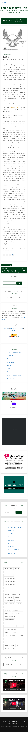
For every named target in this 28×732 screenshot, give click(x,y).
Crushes (14, 594)
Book (16, 571)
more (14, 330)
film (6, 603)
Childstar (7, 54)
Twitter (9, 359)
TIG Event (7, 648)
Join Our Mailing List (14, 352)
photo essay (8, 622)
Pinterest (10, 372)
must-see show (17, 610)
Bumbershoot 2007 (10, 578)
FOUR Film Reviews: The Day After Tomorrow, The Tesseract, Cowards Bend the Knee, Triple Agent (13, 270)
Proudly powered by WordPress (10, 726)
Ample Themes (14, 727)
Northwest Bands (10, 616)
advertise (13, 328)
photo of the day (10, 626)
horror (19, 603)
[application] (14, 685)
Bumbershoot (9, 575)
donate (6, 328)
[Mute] (20, 689)
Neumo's (7, 613)
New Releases (16, 613)
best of (17, 568)
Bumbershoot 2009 (10, 584)
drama (17, 597)
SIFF (6, 635)
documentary (8, 597)
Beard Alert (8, 568)
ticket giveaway (9, 642)
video (14, 648)
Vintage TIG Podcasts (14, 375)
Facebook (10, 355)
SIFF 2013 (7, 638)
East (6, 56)
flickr (12, 603)
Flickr (9, 368)
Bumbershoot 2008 (10, 581)
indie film (16, 607)
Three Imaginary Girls (14, 7)
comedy (7, 594)
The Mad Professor (8, 59)
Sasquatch (8, 632)
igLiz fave (7, 607)
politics (20, 626)
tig (18, 645)
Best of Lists (8, 571)
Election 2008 (9, 600)
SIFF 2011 (20, 635)
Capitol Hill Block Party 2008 (13, 591)
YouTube (10, 365)
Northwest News (9, 619)
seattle (15, 632)
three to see (16, 638)
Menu (4, 2)
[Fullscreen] (22, 689)
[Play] (5, 689)
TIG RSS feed (11, 378)
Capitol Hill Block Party (12, 587)
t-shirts (20, 328)
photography (18, 622)
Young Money (6, 265)
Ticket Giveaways (9, 645)
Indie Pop (7, 610)
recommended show (10, 629)
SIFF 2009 (12, 635)
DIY (20, 594)
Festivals (18, 600)
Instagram (10, 362)
